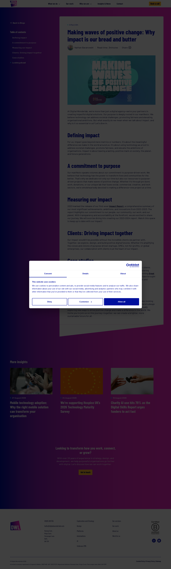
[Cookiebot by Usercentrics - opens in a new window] (128, 265)
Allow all (121, 302)
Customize (84, 302)
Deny (49, 302)
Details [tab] (85, 273)
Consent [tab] (48, 273)
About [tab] (123, 273)
